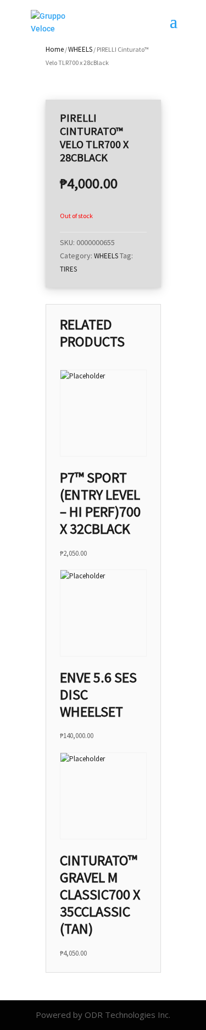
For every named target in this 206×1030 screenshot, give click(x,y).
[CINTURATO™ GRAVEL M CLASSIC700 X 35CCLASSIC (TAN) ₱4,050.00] (103, 795)
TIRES (68, 269)
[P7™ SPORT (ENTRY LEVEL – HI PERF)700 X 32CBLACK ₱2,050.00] (103, 413)
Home (55, 49)
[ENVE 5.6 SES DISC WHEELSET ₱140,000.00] (103, 613)
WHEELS (80, 49)
